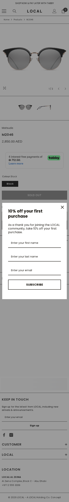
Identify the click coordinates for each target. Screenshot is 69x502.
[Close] (62, 207)
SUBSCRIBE (34, 285)
